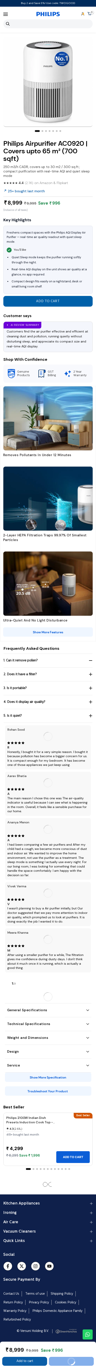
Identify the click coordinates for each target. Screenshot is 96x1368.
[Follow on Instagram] (35, 1266)
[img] (48, 743)
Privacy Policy (39, 1302)
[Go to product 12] (69, 1169)
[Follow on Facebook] (7, 1266)
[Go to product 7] (51, 1169)
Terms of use (35, 1294)
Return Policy (13, 1302)
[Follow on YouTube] (49, 1266)
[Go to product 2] (33, 1169)
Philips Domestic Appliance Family (57, 1311)
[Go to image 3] (46, 131)
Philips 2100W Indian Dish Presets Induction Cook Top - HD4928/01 (29, 1122)
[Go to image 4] (49, 131)
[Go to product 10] (62, 1169)
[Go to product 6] (48, 1169)
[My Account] (83, 14)
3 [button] (15, 984)
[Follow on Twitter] (21, 1266)
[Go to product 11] (66, 1169)
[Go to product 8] (55, 1169)
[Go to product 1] (28, 1169)
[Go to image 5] (53, 131)
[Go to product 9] (58, 1169)
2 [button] (13, 984)
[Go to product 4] (41, 1169)
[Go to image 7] (60, 131)
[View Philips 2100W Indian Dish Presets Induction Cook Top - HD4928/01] (73, 1133)
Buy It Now (78, 1362)
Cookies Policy (65, 1302)
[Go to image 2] (42, 131)
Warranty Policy (14, 1311)
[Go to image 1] (37, 131)
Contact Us (11, 1294)
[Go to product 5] (44, 1169)
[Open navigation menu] (5, 14)
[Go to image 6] (57, 131)
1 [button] (12, 983)
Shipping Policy (62, 1294)
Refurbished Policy (17, 1319)
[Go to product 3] (37, 1169)
